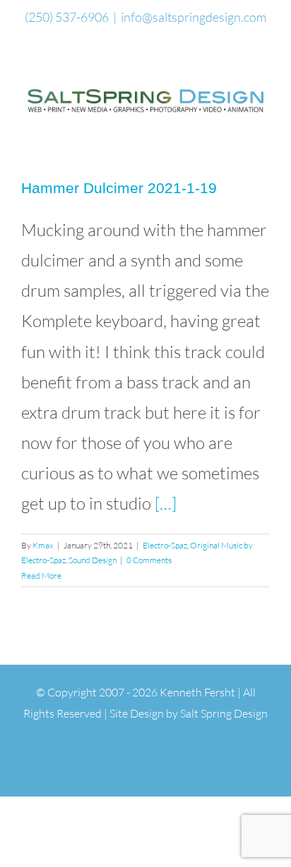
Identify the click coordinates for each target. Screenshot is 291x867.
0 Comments (149, 560)
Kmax (43, 545)
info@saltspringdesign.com (193, 17)
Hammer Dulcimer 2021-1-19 (119, 188)
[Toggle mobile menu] (264, 125)
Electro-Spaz (165, 545)
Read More (41, 575)
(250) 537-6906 (67, 17)
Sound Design (93, 560)
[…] (166, 503)
